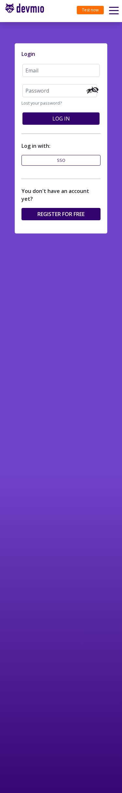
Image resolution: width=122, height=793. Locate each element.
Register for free (61, 214)
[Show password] (89, 90)
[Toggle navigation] (27, 11)
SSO (61, 160)
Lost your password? (41, 103)
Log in (61, 118)
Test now (90, 10)
